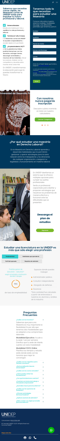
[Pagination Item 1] (42, 125)
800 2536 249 (15, 420)
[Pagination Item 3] (47, 125)
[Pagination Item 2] (45, 125)
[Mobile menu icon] (56, 2)
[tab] (30, 320)
